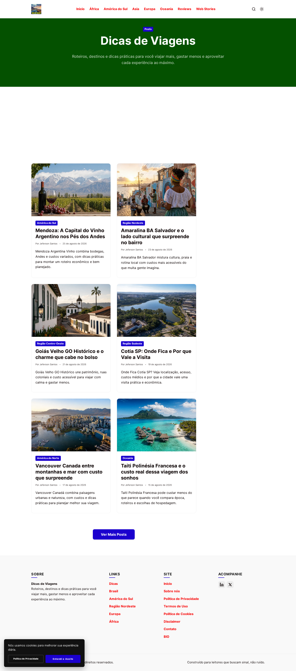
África (94, 9)
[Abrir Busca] (254, 9)
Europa (149, 9)
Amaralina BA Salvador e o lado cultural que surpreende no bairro (155, 236)
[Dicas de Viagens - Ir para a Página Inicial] (36, 9)
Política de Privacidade (25, 658)
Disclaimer (172, 621)
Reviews (184, 9)
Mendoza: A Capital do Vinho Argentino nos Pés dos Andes (70, 233)
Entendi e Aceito (63, 659)
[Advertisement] (148, 125)
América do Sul (115, 9)
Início (168, 584)
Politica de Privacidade (181, 599)
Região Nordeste (122, 606)
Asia (135, 9)
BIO (166, 637)
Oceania (166, 9)
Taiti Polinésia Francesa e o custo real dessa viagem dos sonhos (154, 472)
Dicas (113, 584)
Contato (170, 629)
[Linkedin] (221, 584)
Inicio (80, 9)
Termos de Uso (176, 606)
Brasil (113, 591)
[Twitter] (230, 584)
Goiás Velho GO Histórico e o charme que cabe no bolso (69, 354)
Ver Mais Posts (114, 534)
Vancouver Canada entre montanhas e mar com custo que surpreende (68, 472)
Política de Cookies (179, 614)
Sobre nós (172, 591)
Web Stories (205, 9)
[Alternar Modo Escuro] (262, 9)
